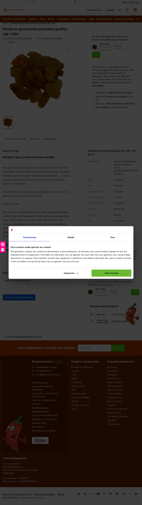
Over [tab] (112, 237)
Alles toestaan (111, 273)
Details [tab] (71, 237)
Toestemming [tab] (29, 237)
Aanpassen (69, 273)
